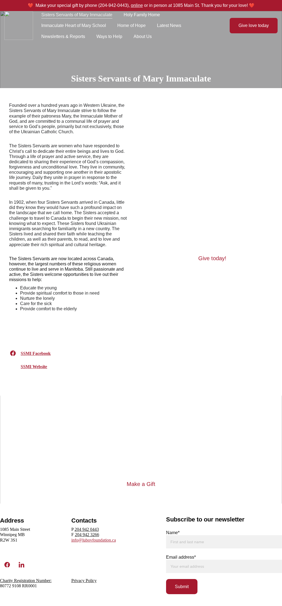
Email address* (181, 557)
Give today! (212, 258)
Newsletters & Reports (63, 36)
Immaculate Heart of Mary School (73, 25)
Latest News (169, 25)
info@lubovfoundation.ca (93, 540)
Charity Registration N (19, 580)
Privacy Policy (84, 580)
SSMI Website (34, 366)
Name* (173, 532)
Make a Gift (141, 484)
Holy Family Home (142, 14)
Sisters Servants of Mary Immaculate (76, 14)
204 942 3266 (87, 534)
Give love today (253, 25)
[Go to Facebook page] (13, 353)
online (137, 5)
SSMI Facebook (36, 353)
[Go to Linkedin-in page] (21, 564)
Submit (182, 586)
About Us (143, 36)
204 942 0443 (87, 529)
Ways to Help (109, 36)
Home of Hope (131, 25)
